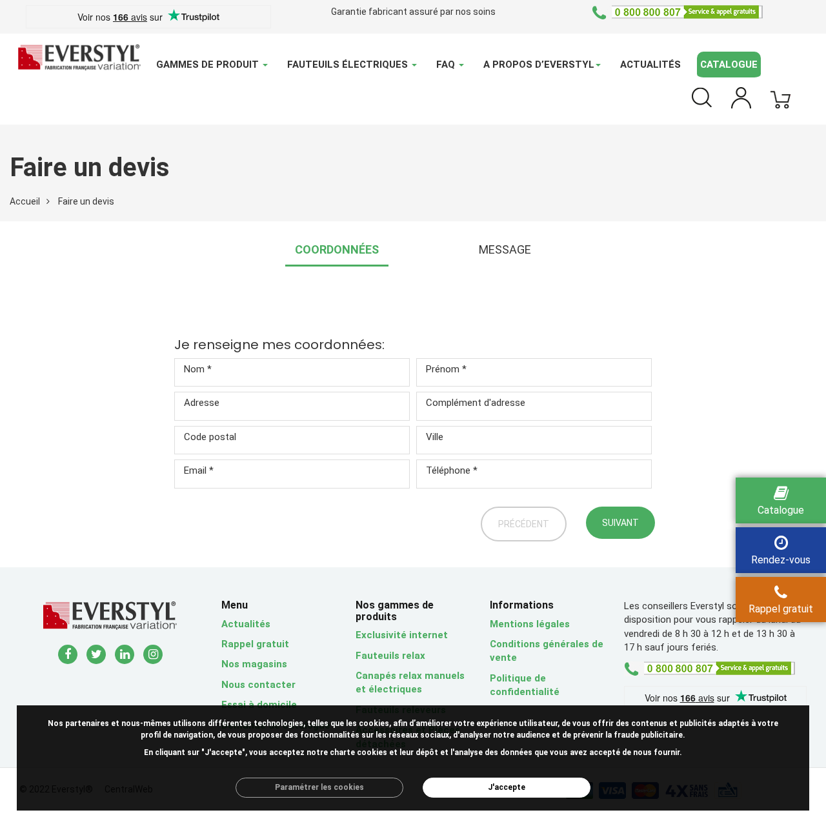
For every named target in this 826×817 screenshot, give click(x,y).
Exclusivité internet (402, 635)
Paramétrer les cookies (319, 787)
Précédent (523, 524)
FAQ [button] (447, 64)
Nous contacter (258, 685)
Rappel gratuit (255, 644)
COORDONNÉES (337, 249)
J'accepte (506, 787)
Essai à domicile (259, 705)
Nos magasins (254, 664)
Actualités (650, 64)
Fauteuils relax (390, 655)
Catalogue (729, 64)
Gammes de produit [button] (208, 64)
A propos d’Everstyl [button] (538, 64)
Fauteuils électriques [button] (348, 64)
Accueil (25, 201)
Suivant (620, 523)
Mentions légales (530, 624)
